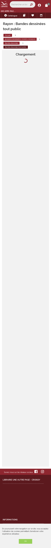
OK (25, 541)
